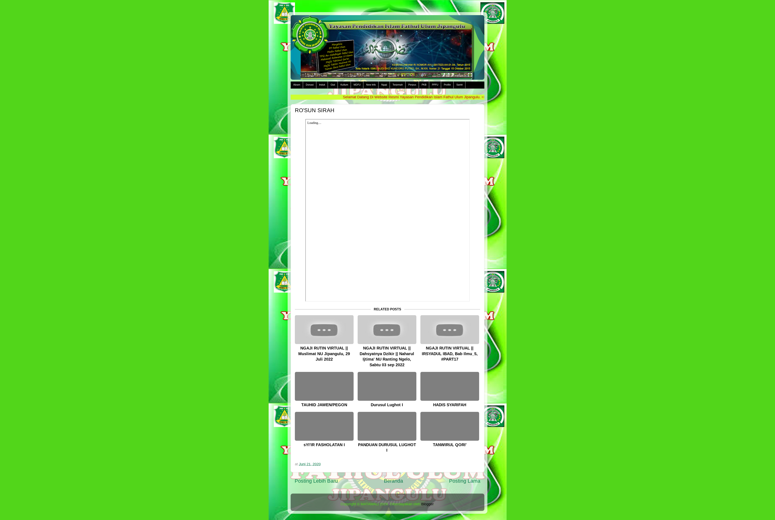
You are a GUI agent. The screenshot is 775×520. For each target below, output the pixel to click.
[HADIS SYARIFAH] (449, 386)
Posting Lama (464, 481)
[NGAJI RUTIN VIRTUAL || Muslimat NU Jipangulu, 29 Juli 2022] (324, 329)
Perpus (412, 84)
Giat (333, 84)
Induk (322, 84)
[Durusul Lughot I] (387, 386)
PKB (424, 84)
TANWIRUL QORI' (450, 445)
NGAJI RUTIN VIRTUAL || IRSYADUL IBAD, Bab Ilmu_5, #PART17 (450, 353)
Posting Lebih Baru (316, 481)
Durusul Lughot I (387, 405)
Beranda (393, 481)
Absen (296, 84)
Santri (459, 84)
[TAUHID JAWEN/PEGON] (324, 386)
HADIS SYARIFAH (449, 405)
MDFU (357, 84)
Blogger (427, 504)
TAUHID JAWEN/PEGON (324, 405)
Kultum (344, 84)
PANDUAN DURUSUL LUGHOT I (387, 448)
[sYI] (324, 426)
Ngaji (384, 84)
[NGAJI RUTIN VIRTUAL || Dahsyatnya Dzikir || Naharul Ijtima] (387, 329)
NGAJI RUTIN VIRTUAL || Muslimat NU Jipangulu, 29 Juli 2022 (324, 353)
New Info (371, 84)
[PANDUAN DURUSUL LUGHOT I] (387, 426)
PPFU (435, 84)
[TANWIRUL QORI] (449, 426)
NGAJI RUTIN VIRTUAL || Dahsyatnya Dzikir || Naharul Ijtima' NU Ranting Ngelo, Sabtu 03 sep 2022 (387, 356)
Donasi (310, 84)
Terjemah (398, 84)
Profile (447, 84)
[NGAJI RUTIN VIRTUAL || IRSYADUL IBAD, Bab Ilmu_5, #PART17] (449, 329)
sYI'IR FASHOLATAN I (324, 445)
